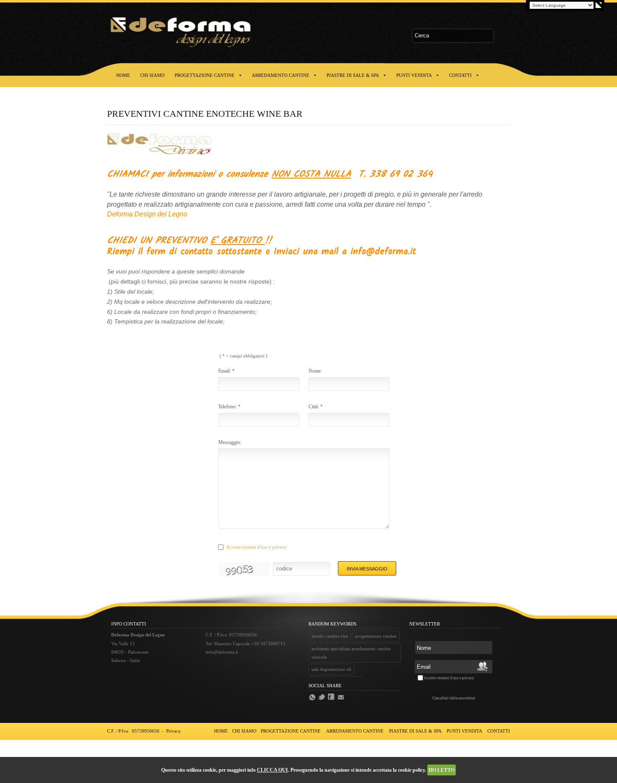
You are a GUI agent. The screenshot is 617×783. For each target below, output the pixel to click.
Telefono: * (229, 407)
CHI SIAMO (152, 75)
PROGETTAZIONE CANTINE (205, 75)
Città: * (315, 407)
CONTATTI (460, 75)
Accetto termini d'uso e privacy (256, 546)
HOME (123, 75)
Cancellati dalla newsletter (453, 698)
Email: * (226, 371)
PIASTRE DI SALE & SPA (353, 75)
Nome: (315, 371)
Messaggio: (229, 442)
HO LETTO (442, 770)
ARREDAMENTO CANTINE (280, 75)
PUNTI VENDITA (414, 75)
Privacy (173, 730)
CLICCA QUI (272, 770)
